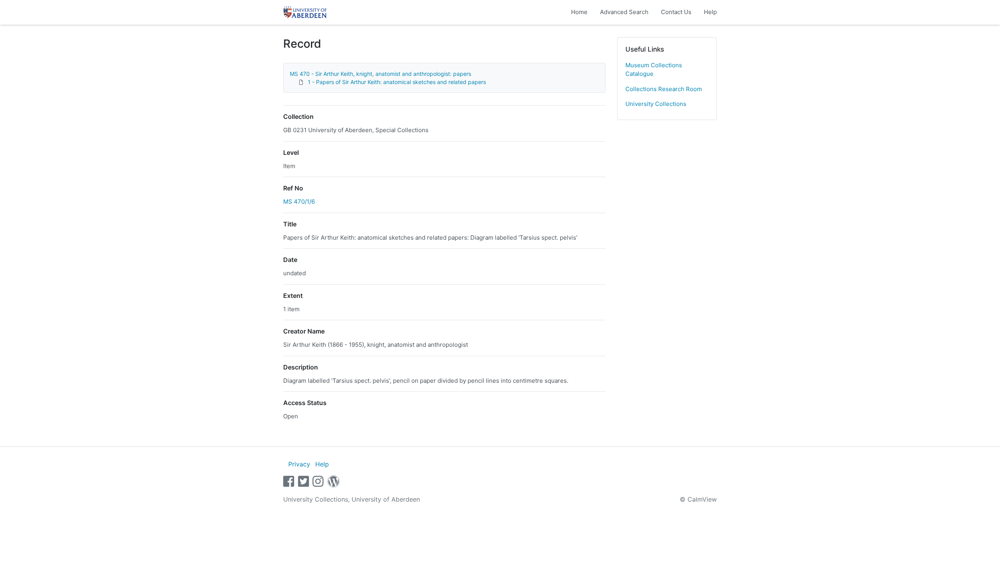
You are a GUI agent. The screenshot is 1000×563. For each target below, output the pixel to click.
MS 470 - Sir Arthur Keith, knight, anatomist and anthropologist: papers (380, 73)
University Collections (655, 104)
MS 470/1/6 (299, 201)
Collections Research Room (663, 89)
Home (579, 12)
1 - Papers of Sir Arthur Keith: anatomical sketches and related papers (397, 82)
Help (710, 12)
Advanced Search (624, 12)
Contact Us (676, 12)
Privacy (299, 464)
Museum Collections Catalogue (653, 69)
